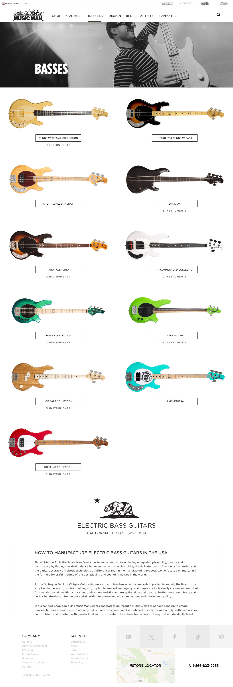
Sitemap (27, 658)
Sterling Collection (58, 467)
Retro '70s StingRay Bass (175, 138)
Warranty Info (79, 654)
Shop (56, 15)
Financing (77, 662)
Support (166, 15)
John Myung (174, 335)
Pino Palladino (58, 269)
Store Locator (79, 658)
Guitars (73, 15)
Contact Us (78, 641)
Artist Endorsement (34, 645)
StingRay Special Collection (58, 138)
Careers (27, 641)
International (30, 654)
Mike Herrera (175, 401)
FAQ (73, 649)
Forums (27, 666)
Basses (94, 15)
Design (115, 15)
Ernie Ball (28, 649)
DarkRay (175, 203)
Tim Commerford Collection (174, 269)
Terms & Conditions (34, 662)
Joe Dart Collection (58, 401)
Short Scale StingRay (58, 203)
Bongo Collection (58, 335)
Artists (147, 15)
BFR (129, 15)
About (75, 645)
